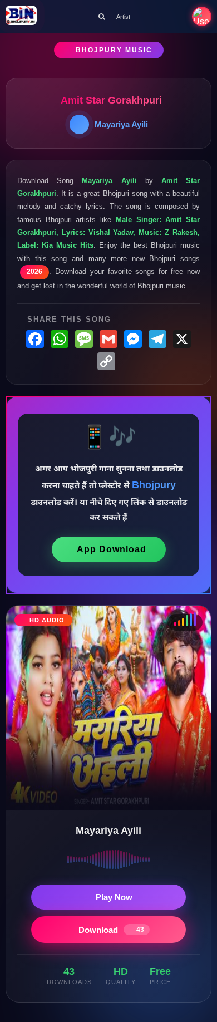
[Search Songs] (102, 16)
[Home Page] (21, 16)
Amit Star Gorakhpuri (111, 100)
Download (111, 930)
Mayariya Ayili (121, 124)
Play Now (114, 897)
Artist (123, 16)
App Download (111, 549)
